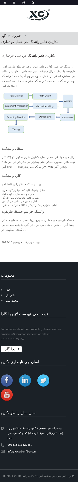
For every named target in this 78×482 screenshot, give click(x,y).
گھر (3, 35)
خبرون (16, 35)
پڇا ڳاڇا (9, 349)
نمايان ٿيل (11, 295)
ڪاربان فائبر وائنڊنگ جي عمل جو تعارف (29, 42)
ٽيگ (8, 289)
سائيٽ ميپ (12, 300)
